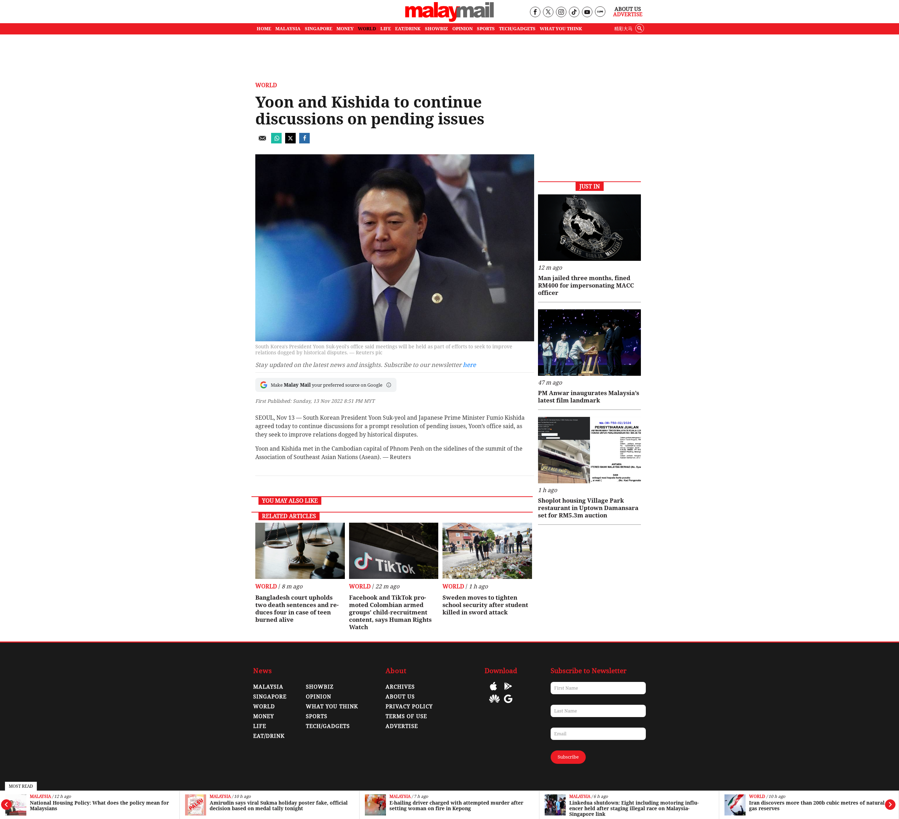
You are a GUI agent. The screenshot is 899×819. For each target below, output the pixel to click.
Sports (316, 716)
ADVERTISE (402, 726)
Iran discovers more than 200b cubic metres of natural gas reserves (817, 805)
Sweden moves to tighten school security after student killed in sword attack (485, 605)
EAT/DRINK (408, 28)
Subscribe (568, 757)
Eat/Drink (269, 736)
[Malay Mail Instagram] (561, 12)
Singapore (270, 697)
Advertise (627, 14)
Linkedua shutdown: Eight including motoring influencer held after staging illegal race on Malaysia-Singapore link (633, 808)
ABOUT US (400, 697)
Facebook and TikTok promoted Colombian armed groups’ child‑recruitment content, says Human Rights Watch (390, 612)
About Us (628, 9)
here (469, 364)
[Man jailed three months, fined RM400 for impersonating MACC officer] (589, 227)
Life (259, 726)
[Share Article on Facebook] (304, 141)
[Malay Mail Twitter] (548, 12)
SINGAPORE (318, 28)
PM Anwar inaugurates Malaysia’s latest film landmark (588, 396)
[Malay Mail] (449, 20)
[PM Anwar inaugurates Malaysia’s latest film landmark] (589, 342)
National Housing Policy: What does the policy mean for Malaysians (99, 805)
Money (263, 716)
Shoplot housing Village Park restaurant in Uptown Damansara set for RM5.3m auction (588, 508)
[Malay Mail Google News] (508, 704)
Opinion (318, 697)
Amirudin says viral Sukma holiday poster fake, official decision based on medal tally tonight (279, 805)
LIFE (385, 28)
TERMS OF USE (406, 716)
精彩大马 (623, 28)
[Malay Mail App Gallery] (494, 704)
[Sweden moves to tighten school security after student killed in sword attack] (487, 551)
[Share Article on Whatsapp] (276, 141)
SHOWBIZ (436, 28)
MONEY (345, 28)
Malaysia (40, 796)
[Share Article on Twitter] (290, 141)
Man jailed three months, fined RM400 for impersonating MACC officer (586, 285)
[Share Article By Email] (262, 141)
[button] (389, 385)
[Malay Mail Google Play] (508, 691)
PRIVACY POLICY (409, 706)
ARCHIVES (400, 687)
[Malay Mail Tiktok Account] (574, 12)
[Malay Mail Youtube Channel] (587, 12)
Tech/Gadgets (328, 726)
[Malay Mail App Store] (493, 691)
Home (264, 28)
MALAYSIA (288, 28)
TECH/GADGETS (517, 28)
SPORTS (486, 28)
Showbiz (320, 687)
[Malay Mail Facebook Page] (535, 12)
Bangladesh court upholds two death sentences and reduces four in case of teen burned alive (297, 608)
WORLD (367, 28)
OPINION (462, 28)
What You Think (561, 28)
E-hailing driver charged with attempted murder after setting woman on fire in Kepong (456, 805)
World (757, 796)
